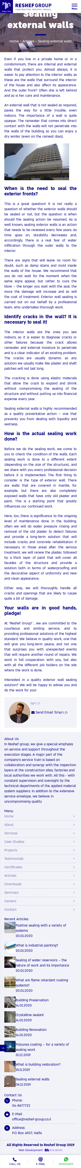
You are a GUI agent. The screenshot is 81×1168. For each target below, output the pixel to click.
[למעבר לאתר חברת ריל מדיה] (53, 1150)
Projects (10, 850)
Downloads (12, 884)
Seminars (11, 892)
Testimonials (13, 858)
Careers (10, 901)
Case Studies (14, 841)
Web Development (31, 1150)
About (9, 824)
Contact (10, 909)
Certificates (13, 867)
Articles (28, 41)
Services (10, 833)
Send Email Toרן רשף (51, 712)
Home (14, 41)
